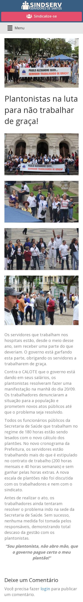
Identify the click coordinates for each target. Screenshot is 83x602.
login (45, 588)
